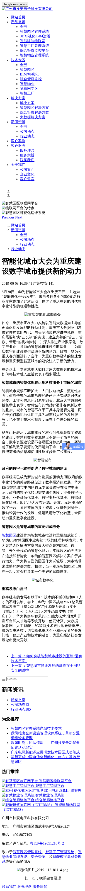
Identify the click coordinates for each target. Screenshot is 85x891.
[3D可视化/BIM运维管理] (23, 790)
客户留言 (27, 179)
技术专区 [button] (18, 60)
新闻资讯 (18, 230)
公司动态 (27, 131)
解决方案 (27, 103)
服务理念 (27, 150)
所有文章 (18, 700)
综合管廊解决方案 (34, 112)
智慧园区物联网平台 (55, 781)
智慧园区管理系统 (34, 31)
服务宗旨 (27, 155)
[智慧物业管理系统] (18, 795)
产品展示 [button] (18, 22)
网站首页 (18, 17)
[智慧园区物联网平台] (20, 781)
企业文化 (27, 174)
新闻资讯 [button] (18, 122)
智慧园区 (27, 69)
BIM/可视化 (29, 74)
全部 (23, 27)
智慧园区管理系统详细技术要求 (36, 728)
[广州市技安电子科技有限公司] (42, 9)
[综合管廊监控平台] (18, 800)
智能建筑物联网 (32, 41)
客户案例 (18, 141)
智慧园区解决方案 (34, 107)
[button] (8, 217)
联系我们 (27, 160)
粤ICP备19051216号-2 (47, 843)
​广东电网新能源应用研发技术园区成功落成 (45, 752)
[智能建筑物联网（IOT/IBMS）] (28, 805)
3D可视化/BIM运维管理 (63, 790)
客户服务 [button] (18, 146)
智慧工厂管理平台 (49, 786)
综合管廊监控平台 (34, 50)
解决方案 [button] (18, 98)
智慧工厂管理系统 (34, 46)
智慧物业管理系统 (34, 55)
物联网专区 (29, 88)
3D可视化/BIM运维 (35, 36)
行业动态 (27, 136)
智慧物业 (27, 84)
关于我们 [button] (18, 165)
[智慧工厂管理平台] (18, 786)
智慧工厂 (27, 93)
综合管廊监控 (31, 79)
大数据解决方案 (32, 117)
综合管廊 (38, 857)
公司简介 (27, 169)
